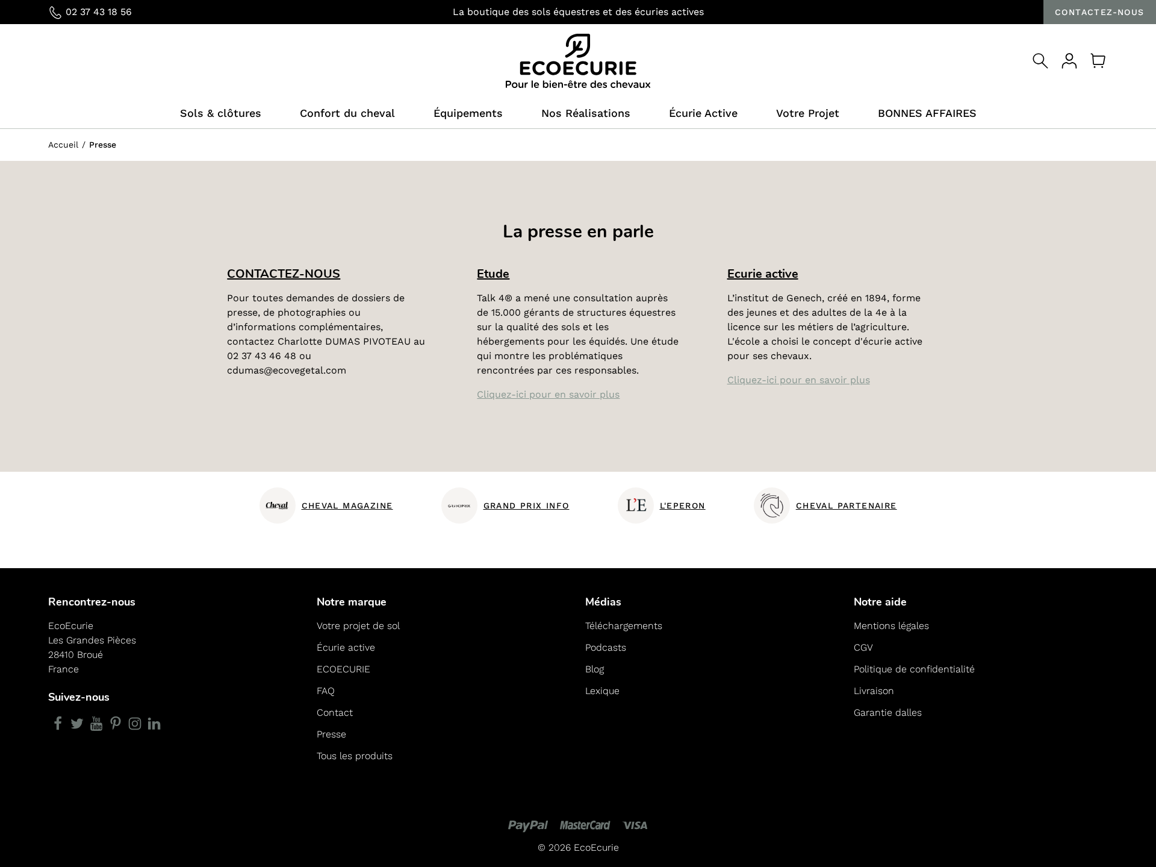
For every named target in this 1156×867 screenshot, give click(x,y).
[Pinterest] (115, 723)
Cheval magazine (347, 505)
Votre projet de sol (358, 625)
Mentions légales (891, 625)
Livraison (874, 690)
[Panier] (1098, 61)
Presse (331, 734)
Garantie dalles (888, 712)
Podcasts (605, 647)
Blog (594, 669)
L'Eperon (683, 505)
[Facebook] (57, 723)
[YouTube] (96, 723)
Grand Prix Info (526, 505)
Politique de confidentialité (914, 669)
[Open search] (1040, 61)
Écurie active (346, 647)
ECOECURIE (343, 669)
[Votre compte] (1069, 61)
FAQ (326, 690)
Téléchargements (623, 625)
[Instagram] (134, 723)
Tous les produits (355, 756)
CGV (863, 647)
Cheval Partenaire (846, 505)
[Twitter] (77, 723)
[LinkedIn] (154, 723)
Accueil (63, 144)
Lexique (602, 690)
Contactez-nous (1100, 12)
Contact (335, 712)
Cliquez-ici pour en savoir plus (548, 394)
